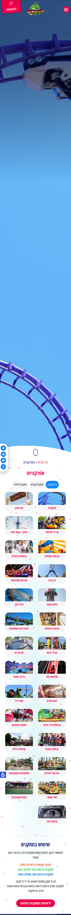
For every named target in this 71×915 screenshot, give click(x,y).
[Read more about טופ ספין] (19, 501)
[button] (66, 9)
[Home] (3, 448)
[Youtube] (3, 460)
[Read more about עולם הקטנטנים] (19, 790)
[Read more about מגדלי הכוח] (52, 646)
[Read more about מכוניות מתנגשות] (19, 573)
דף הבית (43, 462)
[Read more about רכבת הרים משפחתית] (19, 621)
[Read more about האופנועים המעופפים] (19, 766)
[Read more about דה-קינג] (52, 573)
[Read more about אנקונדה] (52, 501)
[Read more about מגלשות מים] (52, 670)
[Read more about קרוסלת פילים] (19, 742)
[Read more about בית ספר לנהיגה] (52, 766)
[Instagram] (3, 466)
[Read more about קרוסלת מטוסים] (52, 549)
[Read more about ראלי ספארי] (52, 790)
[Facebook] (3, 454)
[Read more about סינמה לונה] (52, 814)
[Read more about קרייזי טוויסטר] (52, 525)
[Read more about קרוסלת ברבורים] (19, 549)
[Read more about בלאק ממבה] (52, 597)
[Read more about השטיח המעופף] (19, 718)
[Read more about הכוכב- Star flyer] (19, 525)
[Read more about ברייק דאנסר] (19, 670)
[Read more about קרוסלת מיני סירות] (52, 718)
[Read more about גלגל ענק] (19, 597)
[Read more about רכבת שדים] (52, 694)
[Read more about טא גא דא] (19, 646)
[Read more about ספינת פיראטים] (52, 621)
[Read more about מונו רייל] (19, 694)
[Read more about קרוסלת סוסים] (52, 742)
